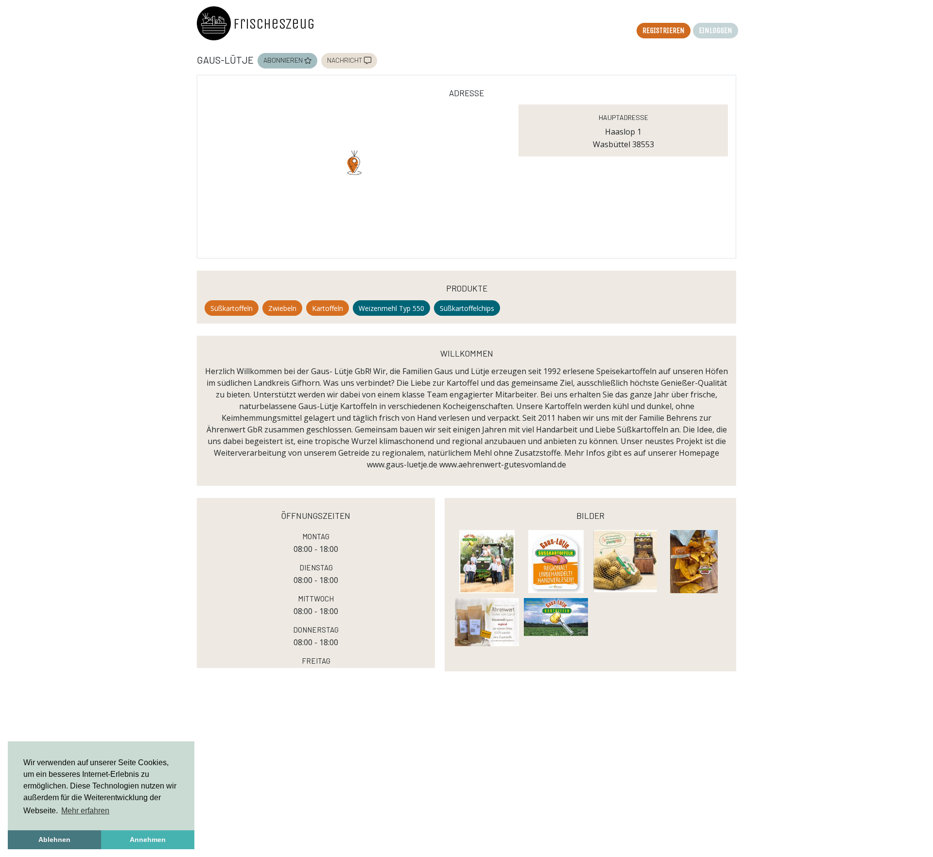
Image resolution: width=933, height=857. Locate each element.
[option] (664, 30)
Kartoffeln (327, 308)
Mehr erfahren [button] (85, 810)
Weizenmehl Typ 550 (391, 308)
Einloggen (715, 29)
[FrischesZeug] (214, 23)
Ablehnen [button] (54, 839)
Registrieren (663, 29)
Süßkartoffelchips (467, 308)
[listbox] (687, 34)
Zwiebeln (282, 308)
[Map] (354, 177)
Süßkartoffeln (231, 308)
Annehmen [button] (148, 839)
